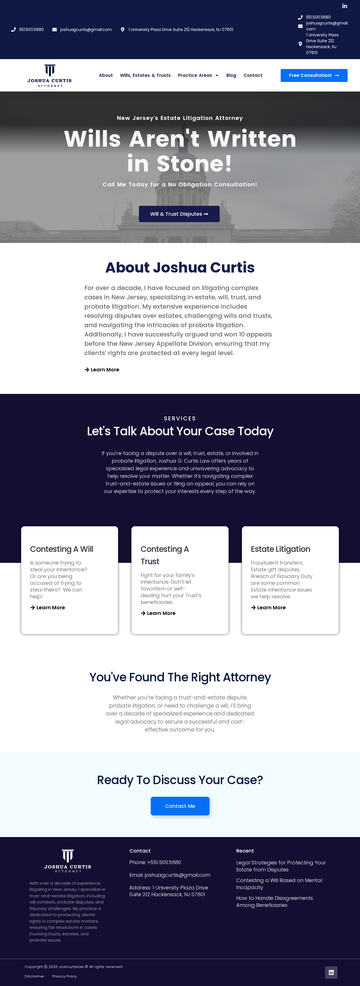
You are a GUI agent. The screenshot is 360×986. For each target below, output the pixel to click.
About (106, 75)
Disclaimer (38, 976)
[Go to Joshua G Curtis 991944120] (345, 6)
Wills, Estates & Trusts (145, 75)
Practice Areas (195, 75)
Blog (231, 75)
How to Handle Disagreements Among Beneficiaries (274, 901)
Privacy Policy (64, 976)
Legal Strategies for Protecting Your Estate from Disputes (281, 866)
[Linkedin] (331, 972)
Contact (253, 75)
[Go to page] (50, 75)
